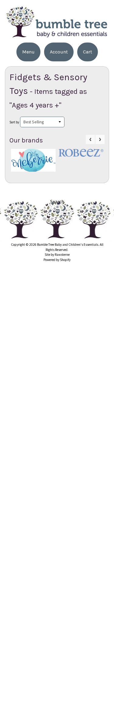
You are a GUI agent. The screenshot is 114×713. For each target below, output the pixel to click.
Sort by (14, 122)
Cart (87, 52)
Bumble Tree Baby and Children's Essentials (67, 244)
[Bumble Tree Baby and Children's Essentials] (57, 36)
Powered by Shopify (57, 260)
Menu (28, 52)
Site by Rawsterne (57, 254)
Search (57, 201)
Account (59, 52)
